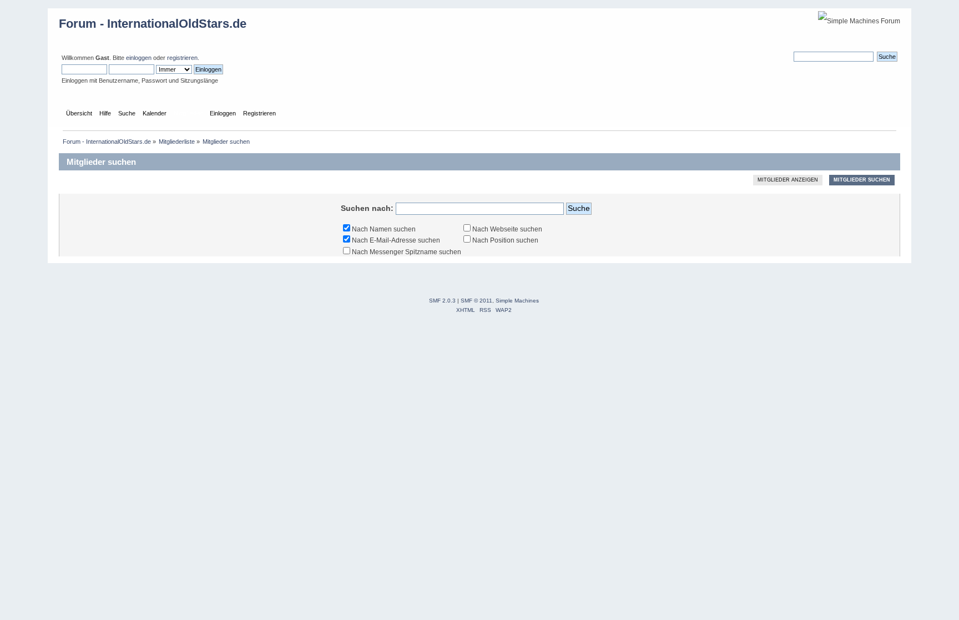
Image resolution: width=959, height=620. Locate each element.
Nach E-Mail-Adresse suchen (396, 240)
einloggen (139, 57)
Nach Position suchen (505, 240)
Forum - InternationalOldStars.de (152, 24)
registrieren (182, 57)
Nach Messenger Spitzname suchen (406, 252)
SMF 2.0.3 (442, 301)
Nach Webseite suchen (507, 229)
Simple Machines (517, 301)
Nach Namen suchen (384, 229)
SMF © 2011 (476, 301)
